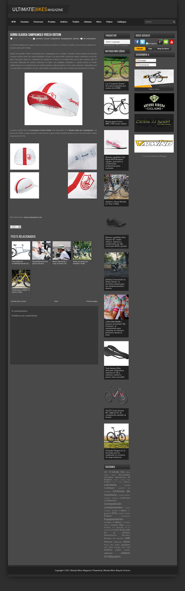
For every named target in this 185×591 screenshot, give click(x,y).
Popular (140, 49)
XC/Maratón (112, 556)
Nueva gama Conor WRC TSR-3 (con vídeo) (116, 122)
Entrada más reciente (18, 301)
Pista (106, 545)
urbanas (76, 39)
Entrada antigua (91, 301)
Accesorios (124, 475)
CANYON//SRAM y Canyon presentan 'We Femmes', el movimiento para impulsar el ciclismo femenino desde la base (115, 328)
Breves (127, 482)
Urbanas (87, 22)
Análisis (63, 22)
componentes (113, 507)
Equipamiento (66, 39)
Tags (150, 49)
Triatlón (75, 22)
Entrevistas (125, 516)
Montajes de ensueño (114, 538)
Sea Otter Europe (112, 547)
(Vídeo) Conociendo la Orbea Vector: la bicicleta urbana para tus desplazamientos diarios (115, 284)
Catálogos (121, 22)
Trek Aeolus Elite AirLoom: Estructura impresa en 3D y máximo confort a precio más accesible (115, 372)
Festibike (126, 522)
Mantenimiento (110, 535)
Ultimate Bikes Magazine (80, 570)
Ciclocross (38, 22)
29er (122, 472)
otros (126, 541)
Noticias (108, 542)
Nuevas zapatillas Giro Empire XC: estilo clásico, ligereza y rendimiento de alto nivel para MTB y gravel (116, 241)
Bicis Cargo (117, 482)
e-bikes (123, 510)
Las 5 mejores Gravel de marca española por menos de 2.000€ (116, 86)
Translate (124, 45)
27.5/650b (114, 472)
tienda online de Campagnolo (81, 130)
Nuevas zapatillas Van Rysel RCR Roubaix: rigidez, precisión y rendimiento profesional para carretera (115, 162)
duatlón (115, 511)
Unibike (127, 550)
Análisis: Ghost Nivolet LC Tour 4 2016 (116, 203)
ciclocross (125, 498)
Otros (98, 22)
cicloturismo (110, 500)
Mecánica (126, 535)
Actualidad (108, 477)
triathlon (108, 550)
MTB (14, 22)
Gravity (127, 525)
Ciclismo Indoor (124, 495)
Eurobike (107, 522)
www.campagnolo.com (33, 217)
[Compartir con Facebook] (19, 226)
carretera (39, 39)
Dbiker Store (154, 89)
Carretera (25, 22)
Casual (46, 39)
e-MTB (113, 513)
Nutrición (118, 542)
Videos (109, 22)
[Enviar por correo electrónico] (11, 226)
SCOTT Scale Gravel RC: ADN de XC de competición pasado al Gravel (116, 414)
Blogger (163, 156)
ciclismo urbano (111, 498)
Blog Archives (163, 49)
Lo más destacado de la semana (117, 531)
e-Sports (126, 513)
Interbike (107, 528)
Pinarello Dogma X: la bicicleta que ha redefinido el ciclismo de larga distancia (115, 454)
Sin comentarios (89, 39)
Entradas (142, 60)
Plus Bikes (115, 545)
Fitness (107, 525)
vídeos (125, 553)
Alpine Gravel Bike (122, 480)
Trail (128, 547)
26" (106, 472)
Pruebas (51, 22)
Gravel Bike (117, 525)
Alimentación (120, 477)
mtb (127, 538)
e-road (120, 513)
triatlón (118, 550)
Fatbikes (117, 522)
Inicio (56, 301)
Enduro (108, 516)
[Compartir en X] (16, 226)
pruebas (126, 545)
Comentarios (143, 65)
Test (123, 547)
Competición (55, 39)
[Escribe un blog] (14, 226)
